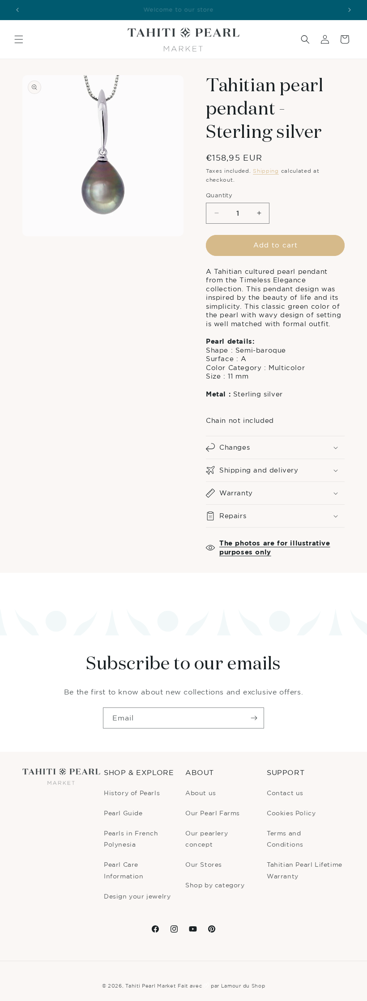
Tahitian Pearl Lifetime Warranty (304, 870)
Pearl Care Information (124, 870)
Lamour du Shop (243, 985)
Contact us (285, 792)
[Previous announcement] (17, 10)
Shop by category (215, 885)
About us (200, 792)
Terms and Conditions (285, 839)
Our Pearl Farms (212, 812)
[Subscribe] (254, 717)
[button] (19, 39)
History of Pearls (132, 792)
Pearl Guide (123, 812)
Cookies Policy (291, 812)
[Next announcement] (349, 10)
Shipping (266, 171)
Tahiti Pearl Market (150, 985)
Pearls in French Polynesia (131, 839)
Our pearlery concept (206, 839)
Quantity (219, 195)
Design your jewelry (137, 896)
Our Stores (203, 864)
